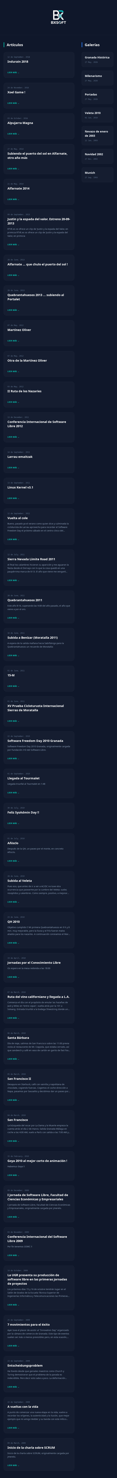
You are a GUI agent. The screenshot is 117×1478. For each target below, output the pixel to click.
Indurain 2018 (17, 61)
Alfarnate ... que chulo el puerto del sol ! (37, 264)
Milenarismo (93, 76)
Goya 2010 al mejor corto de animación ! (37, 1161)
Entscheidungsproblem (25, 1365)
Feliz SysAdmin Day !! (23, 812)
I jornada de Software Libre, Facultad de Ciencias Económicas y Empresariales (37, 1197)
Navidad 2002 (94, 154)
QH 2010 (13, 922)
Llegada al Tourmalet (23, 778)
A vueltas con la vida (22, 1407)
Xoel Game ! (16, 92)
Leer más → (13, 72)
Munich (90, 173)
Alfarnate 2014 (18, 188)
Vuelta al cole (17, 518)
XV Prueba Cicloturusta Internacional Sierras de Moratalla (35, 708)
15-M (11, 675)
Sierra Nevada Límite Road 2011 (31, 559)
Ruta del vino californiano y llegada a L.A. (38, 997)
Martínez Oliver (19, 330)
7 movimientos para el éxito (28, 1324)
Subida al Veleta (19, 881)
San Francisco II (19, 1079)
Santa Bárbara (18, 1038)
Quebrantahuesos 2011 (24, 600)
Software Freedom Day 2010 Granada (35, 741)
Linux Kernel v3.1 (20, 487)
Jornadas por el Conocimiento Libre (34, 963)
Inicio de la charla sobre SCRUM (31, 1448)
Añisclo (12, 843)
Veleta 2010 (93, 113)
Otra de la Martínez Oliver (27, 360)
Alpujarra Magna (20, 123)
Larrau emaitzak (19, 457)
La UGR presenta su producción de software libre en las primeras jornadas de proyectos (37, 1279)
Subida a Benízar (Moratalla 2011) (32, 638)
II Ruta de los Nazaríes (24, 391)
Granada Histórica (97, 57)
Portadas (91, 94)
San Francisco (17, 1120)
